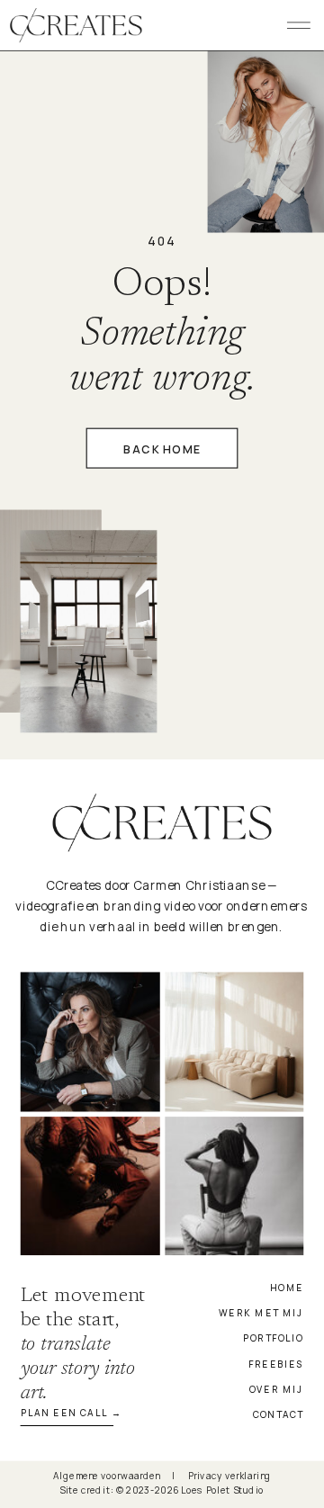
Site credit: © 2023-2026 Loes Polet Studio (161, 1490)
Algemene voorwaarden (106, 1475)
